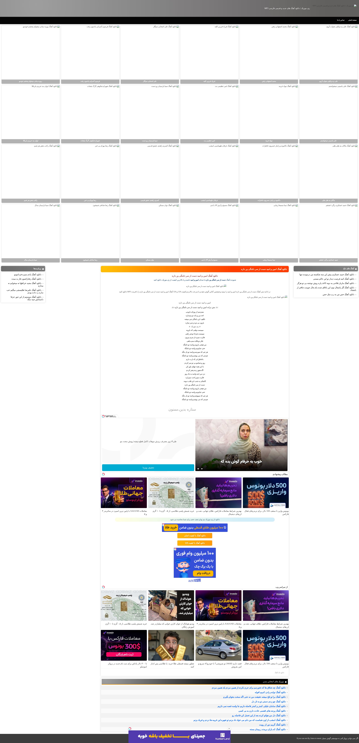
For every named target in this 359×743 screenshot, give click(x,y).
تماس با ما (340, 20)
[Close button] (229, 728)
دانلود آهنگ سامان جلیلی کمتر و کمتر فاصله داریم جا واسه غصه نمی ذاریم (252, 706)
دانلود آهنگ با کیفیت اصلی (195, 536)
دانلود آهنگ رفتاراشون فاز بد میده (26, 279)
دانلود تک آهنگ (279, 672)
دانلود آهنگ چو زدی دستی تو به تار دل (269, 701)
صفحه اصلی (352, 20)
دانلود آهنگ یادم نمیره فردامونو (27, 274)
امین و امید (194, 280)
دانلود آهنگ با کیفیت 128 (195, 543)
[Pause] (198, 468)
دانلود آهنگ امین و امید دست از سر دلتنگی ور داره (264, 269)
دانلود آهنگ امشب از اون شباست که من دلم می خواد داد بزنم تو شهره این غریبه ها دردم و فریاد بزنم (240, 720)
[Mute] (202, 468)
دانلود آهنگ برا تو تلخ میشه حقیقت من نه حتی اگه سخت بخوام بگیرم (254, 697)
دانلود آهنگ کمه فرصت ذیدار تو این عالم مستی (333, 279)
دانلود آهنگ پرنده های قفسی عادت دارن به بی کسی (262, 711)
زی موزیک (195, 326)
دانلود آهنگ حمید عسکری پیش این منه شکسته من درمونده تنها (326, 274)
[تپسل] (129, 728)
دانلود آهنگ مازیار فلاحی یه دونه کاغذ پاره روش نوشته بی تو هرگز (325, 283)
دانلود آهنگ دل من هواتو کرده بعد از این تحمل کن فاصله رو (259, 715)
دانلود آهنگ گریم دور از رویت (272, 725)
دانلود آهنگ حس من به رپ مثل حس (338, 294)
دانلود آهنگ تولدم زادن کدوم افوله (270, 692)
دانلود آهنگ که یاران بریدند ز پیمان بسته (268, 729)
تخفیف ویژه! (148, 467)
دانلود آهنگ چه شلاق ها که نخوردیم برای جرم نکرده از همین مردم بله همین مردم (249, 687)
